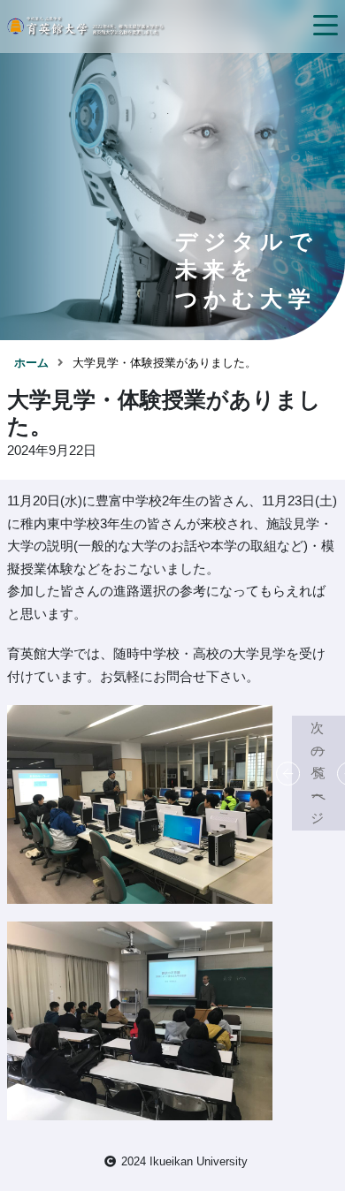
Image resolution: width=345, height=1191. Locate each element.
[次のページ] (336, 773)
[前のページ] (301, 773)
